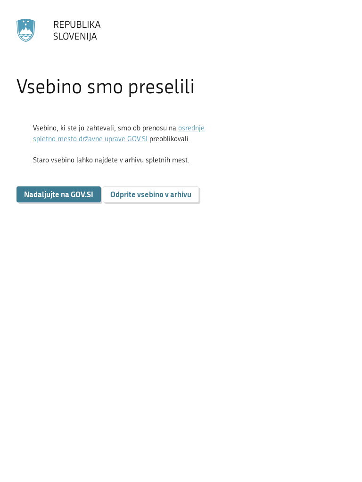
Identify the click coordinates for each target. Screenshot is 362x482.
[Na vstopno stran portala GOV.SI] (59, 30)
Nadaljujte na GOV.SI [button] (58, 194)
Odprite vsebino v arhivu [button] (150, 194)
